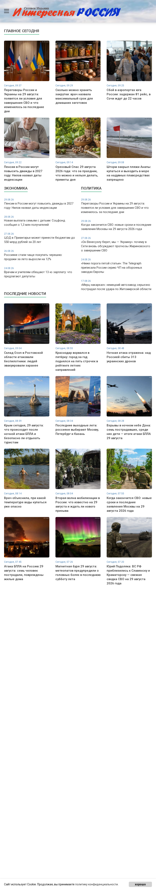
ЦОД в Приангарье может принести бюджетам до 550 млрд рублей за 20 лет (39, 238)
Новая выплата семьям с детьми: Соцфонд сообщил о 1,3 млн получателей (34, 221)
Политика (91, 188)
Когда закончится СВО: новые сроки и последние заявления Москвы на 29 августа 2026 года (116, 225)
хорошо (140, 884)
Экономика (16, 188)
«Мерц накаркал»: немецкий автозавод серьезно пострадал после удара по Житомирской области (116, 285)
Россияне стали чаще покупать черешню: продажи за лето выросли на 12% (33, 255)
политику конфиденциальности (96, 884)
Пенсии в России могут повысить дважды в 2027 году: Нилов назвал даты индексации (38, 204)
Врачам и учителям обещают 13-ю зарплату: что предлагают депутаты (38, 272)
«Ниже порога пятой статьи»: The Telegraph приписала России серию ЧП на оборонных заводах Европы (111, 266)
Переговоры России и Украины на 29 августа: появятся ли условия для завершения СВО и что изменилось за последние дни (115, 206)
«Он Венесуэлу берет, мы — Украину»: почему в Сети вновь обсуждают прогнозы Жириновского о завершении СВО (115, 244)
